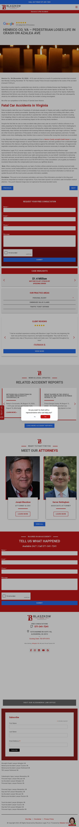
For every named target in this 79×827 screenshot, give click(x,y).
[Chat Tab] (39, 413)
